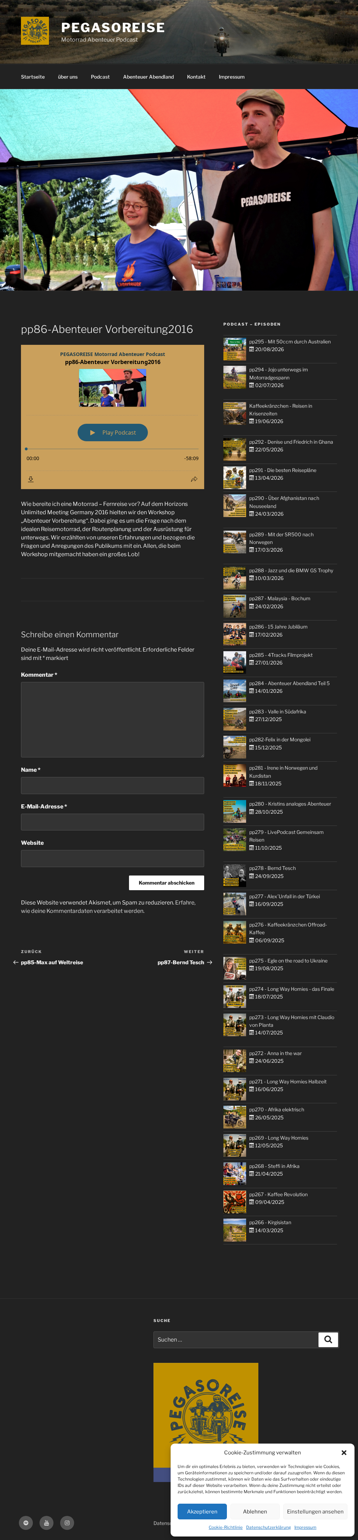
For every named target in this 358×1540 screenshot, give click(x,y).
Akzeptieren (202, 1512)
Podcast (100, 77)
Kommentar (39, 674)
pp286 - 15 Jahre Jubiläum (278, 627)
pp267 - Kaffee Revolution (278, 1194)
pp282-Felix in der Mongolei (279, 739)
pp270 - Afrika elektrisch (276, 1109)
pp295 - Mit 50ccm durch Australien (290, 341)
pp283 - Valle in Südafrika (277, 711)
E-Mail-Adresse (44, 806)
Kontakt (196, 77)
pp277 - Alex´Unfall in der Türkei (284, 896)
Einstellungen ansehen (315, 1512)
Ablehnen (255, 1512)
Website (32, 843)
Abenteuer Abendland (148, 77)
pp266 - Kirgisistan (270, 1222)
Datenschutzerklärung (268, 1527)
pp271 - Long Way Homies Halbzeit (288, 1081)
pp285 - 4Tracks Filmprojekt (281, 655)
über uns (68, 77)
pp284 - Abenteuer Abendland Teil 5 (289, 683)
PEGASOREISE (113, 27)
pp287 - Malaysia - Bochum (279, 598)
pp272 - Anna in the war (275, 1053)
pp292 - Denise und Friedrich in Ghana (291, 442)
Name (31, 770)
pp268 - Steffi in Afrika (274, 1166)
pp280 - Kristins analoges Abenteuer (290, 804)
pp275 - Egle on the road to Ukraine (288, 961)
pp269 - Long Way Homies (278, 1138)
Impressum (305, 1527)
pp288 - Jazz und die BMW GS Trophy (291, 570)
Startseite (33, 77)
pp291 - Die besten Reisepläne (282, 470)
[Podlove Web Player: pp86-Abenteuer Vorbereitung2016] (112, 417)
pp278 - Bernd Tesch (272, 868)
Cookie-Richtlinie (226, 1527)
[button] (344, 1452)
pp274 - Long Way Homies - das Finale (291, 989)
